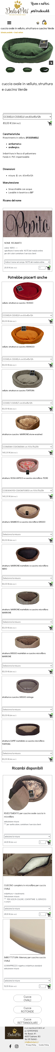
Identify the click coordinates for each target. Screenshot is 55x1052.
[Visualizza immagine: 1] (10, 70)
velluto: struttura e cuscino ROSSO (17, 302)
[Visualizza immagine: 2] (27, 70)
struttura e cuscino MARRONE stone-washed (22, 434)
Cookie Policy (44, 1045)
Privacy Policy (31, 1045)
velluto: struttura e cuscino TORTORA (18, 390)
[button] (27, 50)
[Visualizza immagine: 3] (44, 70)
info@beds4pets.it (31, 1042)
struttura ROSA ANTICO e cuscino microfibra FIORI (25, 478)
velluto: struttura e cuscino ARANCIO (18, 346)
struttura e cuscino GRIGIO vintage (17, 697)
